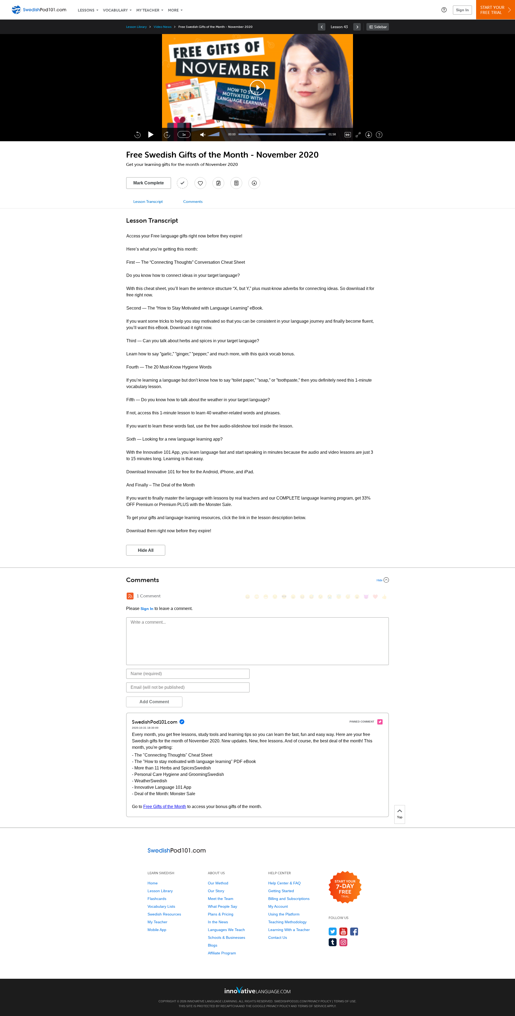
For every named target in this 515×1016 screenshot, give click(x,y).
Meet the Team (220, 898)
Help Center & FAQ (284, 883)
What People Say (222, 906)
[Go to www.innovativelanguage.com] (257, 989)
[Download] (368, 134)
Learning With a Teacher (289, 930)
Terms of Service (312, 1006)
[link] (321, 27)
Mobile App (157, 930)
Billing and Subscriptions (289, 898)
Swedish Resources (164, 914)
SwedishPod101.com (290, 1001)
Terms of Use (345, 1001)
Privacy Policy (319, 1001)
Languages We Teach (226, 930)
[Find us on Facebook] (354, 931)
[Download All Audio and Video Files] (254, 183)
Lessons (86, 10)
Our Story (216, 891)
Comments (193, 201)
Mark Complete (148, 183)
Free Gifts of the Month (164, 806)
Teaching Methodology (287, 922)
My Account (278, 906)
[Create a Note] (218, 183)
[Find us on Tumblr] (333, 942)
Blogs (212, 945)
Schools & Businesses (226, 937)
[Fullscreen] (358, 134)
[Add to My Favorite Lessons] (200, 183)
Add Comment (154, 701)
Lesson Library (136, 27)
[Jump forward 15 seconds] (167, 134)
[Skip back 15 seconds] (137, 134)
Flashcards (157, 898)
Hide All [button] (145, 550)
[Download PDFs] (236, 183)
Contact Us (277, 937)
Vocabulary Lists (161, 906)
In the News (218, 922)
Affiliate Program (222, 953)
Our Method (218, 883)
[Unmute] (203, 134)
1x (184, 134)
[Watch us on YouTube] (343, 931)
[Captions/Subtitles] (347, 134)
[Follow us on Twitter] (333, 931)
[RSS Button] (130, 596)
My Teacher (147, 10)
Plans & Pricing (220, 914)
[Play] (151, 134)
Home (153, 883)
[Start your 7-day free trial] (345, 887)
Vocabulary (115, 10)
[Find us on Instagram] (343, 942)
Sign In (462, 10)
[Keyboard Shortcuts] (379, 134)
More (173, 10)
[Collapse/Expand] (257, 580)
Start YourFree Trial (492, 10)
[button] (444, 9)
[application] (257, 87)
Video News (162, 27)
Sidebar (380, 27)
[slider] (214, 134)
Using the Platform (284, 914)
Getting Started (281, 891)
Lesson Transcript (148, 201)
